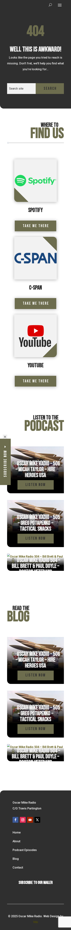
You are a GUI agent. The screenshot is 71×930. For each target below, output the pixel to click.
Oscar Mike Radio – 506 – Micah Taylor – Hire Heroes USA (38, 469)
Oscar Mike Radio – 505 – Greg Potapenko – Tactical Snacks (38, 523)
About (16, 841)
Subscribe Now (5, 463)
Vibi (35, 922)
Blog (16, 858)
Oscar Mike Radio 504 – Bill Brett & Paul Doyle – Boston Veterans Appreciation (36, 569)
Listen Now (35, 484)
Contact (18, 867)
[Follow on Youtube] (30, 820)
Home (17, 832)
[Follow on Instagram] (23, 820)
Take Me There (36, 225)
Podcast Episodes (25, 850)
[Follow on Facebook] (15, 820)
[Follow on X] (37, 820)
